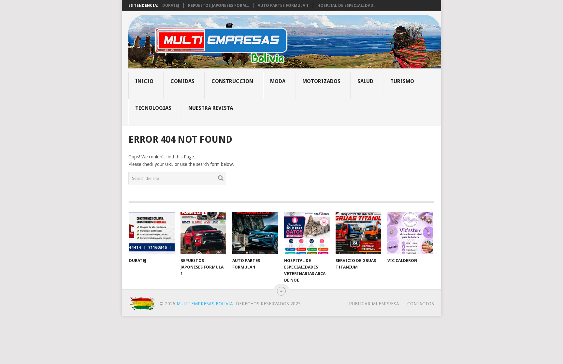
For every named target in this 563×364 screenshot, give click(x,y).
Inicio (144, 81)
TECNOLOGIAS (153, 108)
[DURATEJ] (152, 233)
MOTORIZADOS (321, 81)
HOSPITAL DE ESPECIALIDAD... (346, 5)
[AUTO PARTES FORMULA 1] (255, 233)
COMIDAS (182, 81)
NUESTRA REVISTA (210, 108)
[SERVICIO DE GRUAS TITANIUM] (358, 233)
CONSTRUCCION (232, 81)
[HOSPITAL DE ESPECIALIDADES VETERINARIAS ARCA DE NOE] (307, 233)
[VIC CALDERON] (410, 233)
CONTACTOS (420, 303)
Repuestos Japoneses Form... (218, 5)
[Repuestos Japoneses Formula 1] (203, 233)
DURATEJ (170, 5)
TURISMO (402, 81)
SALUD (365, 81)
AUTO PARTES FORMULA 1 (283, 5)
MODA (277, 81)
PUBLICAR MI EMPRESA (374, 303)
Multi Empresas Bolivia (205, 303)
